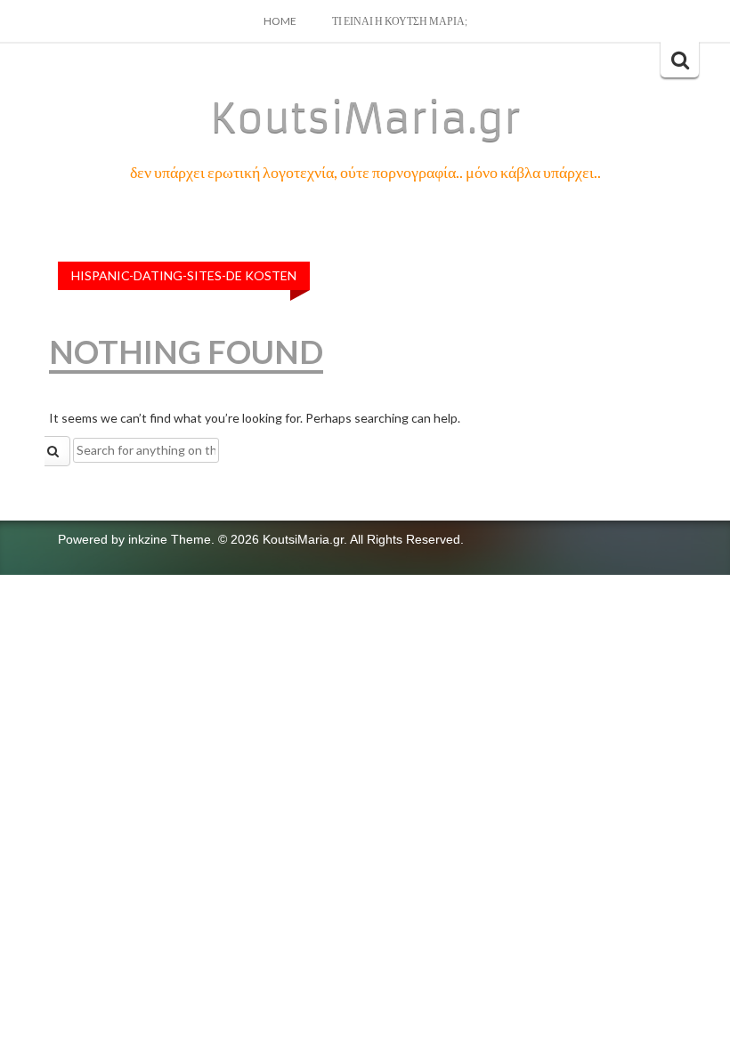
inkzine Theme (169, 539)
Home (280, 21)
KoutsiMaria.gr (365, 118)
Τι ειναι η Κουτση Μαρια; (399, 21)
